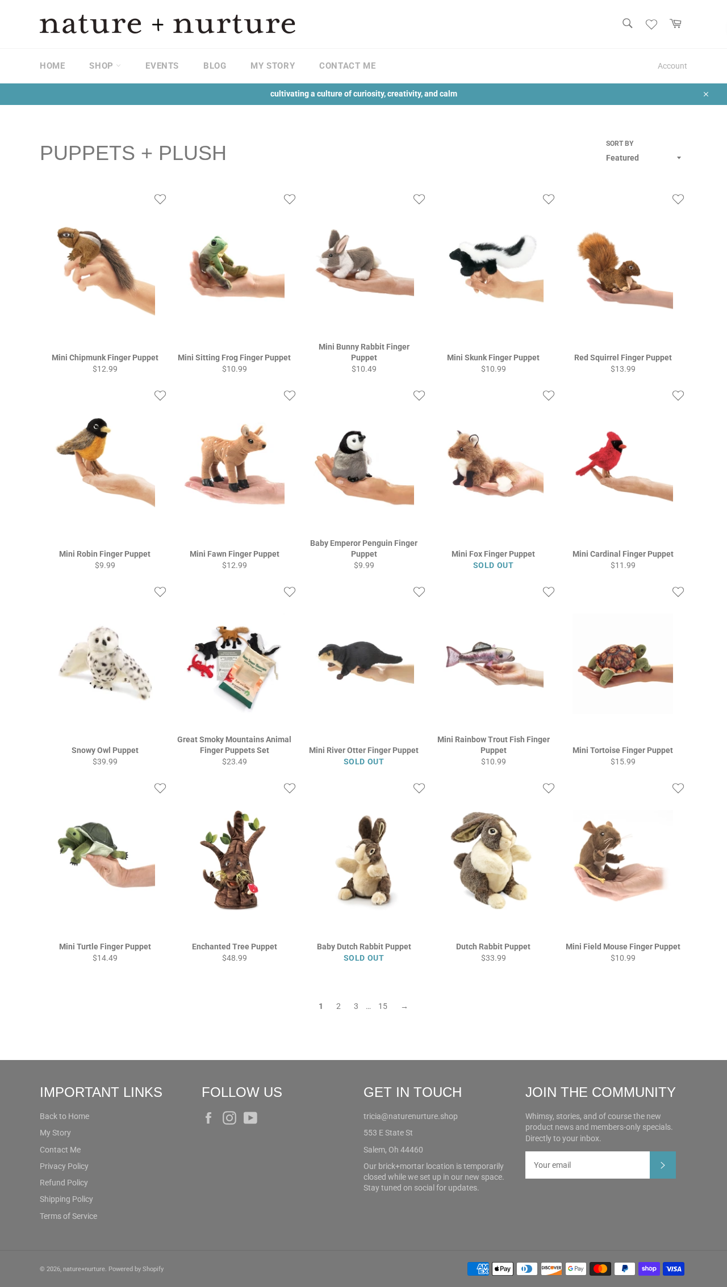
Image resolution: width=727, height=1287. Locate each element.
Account (672, 65)
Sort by (619, 144)
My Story (55, 1132)
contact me (347, 66)
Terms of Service (68, 1216)
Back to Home (64, 1116)
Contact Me (60, 1149)
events (162, 66)
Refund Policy (64, 1182)
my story (272, 66)
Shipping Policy (66, 1199)
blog (214, 66)
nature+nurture (84, 1269)
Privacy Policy (64, 1166)
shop (102, 66)
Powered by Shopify (136, 1269)
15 (382, 1006)
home (52, 66)
